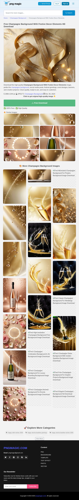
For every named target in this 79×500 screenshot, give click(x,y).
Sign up (65, 3)
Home (6, 18)
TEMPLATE (44, 457)
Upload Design (45, 3)
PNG (42, 452)
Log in (57, 3)
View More (39, 438)
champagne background (20, 87)
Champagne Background (18, 18)
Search (69, 13)
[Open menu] (73, 4)
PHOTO (43, 463)
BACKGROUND (46, 455)
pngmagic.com (15, 448)
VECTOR (44, 466)
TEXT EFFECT (46, 460)
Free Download (40, 103)
